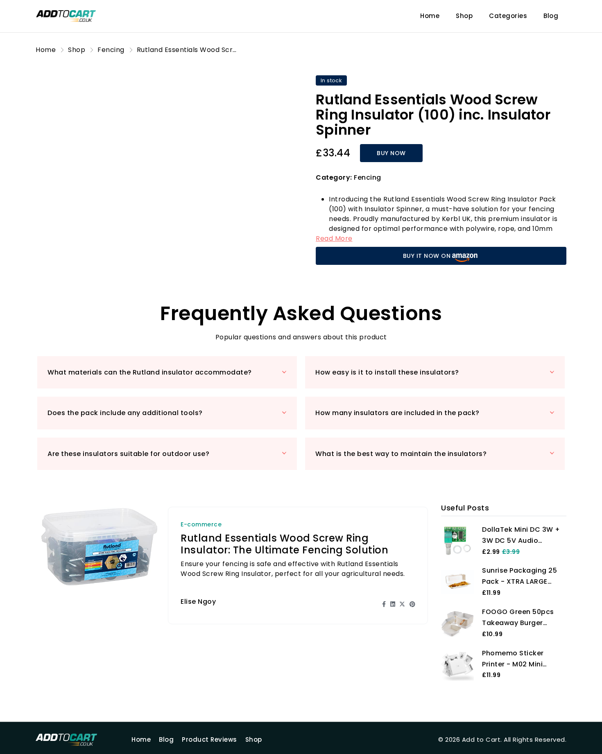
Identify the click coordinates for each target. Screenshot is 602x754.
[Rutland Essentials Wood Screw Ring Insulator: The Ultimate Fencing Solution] (99, 546)
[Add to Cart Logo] (77, 740)
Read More (334, 238)
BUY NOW (391, 153)
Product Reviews (209, 739)
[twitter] (402, 604)
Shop (464, 15)
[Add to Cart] (77, 16)
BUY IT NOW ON (427, 256)
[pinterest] (413, 604)
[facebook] (384, 604)
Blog (550, 15)
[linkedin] (393, 604)
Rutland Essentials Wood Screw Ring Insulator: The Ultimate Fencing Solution (284, 544)
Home (429, 15)
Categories (508, 15)
